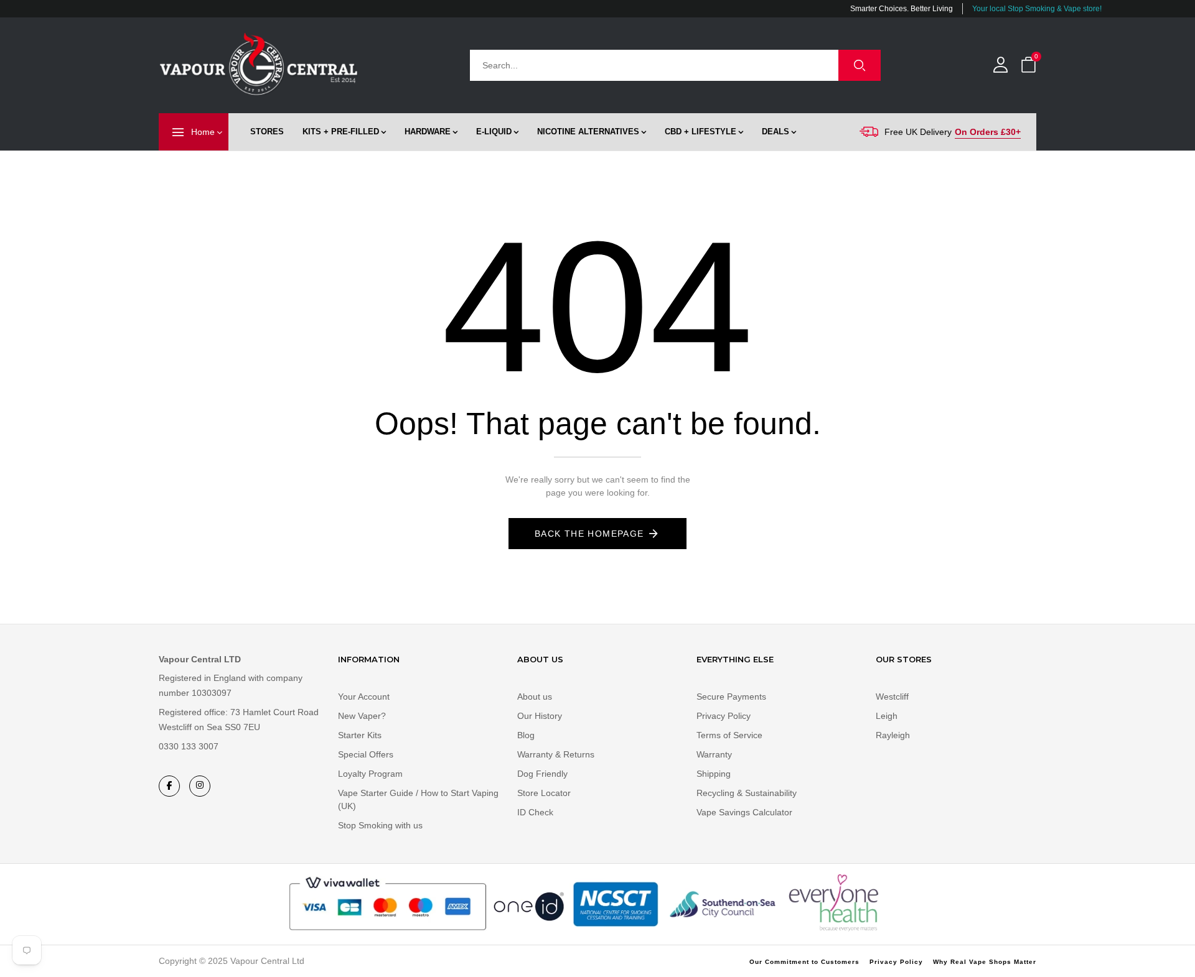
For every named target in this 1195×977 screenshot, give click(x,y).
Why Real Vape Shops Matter (984, 961)
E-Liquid (494, 131)
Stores (267, 131)
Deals (775, 131)
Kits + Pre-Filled (340, 131)
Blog (526, 735)
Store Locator (544, 793)
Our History (539, 716)
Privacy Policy (723, 716)
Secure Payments (731, 696)
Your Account (364, 696)
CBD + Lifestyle (700, 131)
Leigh (886, 716)
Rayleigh (893, 735)
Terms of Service (729, 735)
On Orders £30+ (988, 132)
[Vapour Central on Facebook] (169, 786)
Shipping (713, 774)
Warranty (714, 754)
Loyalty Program (370, 774)
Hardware (428, 131)
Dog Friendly (542, 774)
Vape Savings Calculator (744, 812)
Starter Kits (360, 735)
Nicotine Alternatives (588, 131)
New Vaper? (362, 716)
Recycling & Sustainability (746, 793)
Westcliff (892, 696)
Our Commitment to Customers (804, 961)
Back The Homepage (589, 534)
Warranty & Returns (555, 754)
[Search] (859, 65)
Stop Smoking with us (380, 825)
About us (534, 696)
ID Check (535, 812)
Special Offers (365, 754)
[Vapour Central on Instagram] (199, 786)
